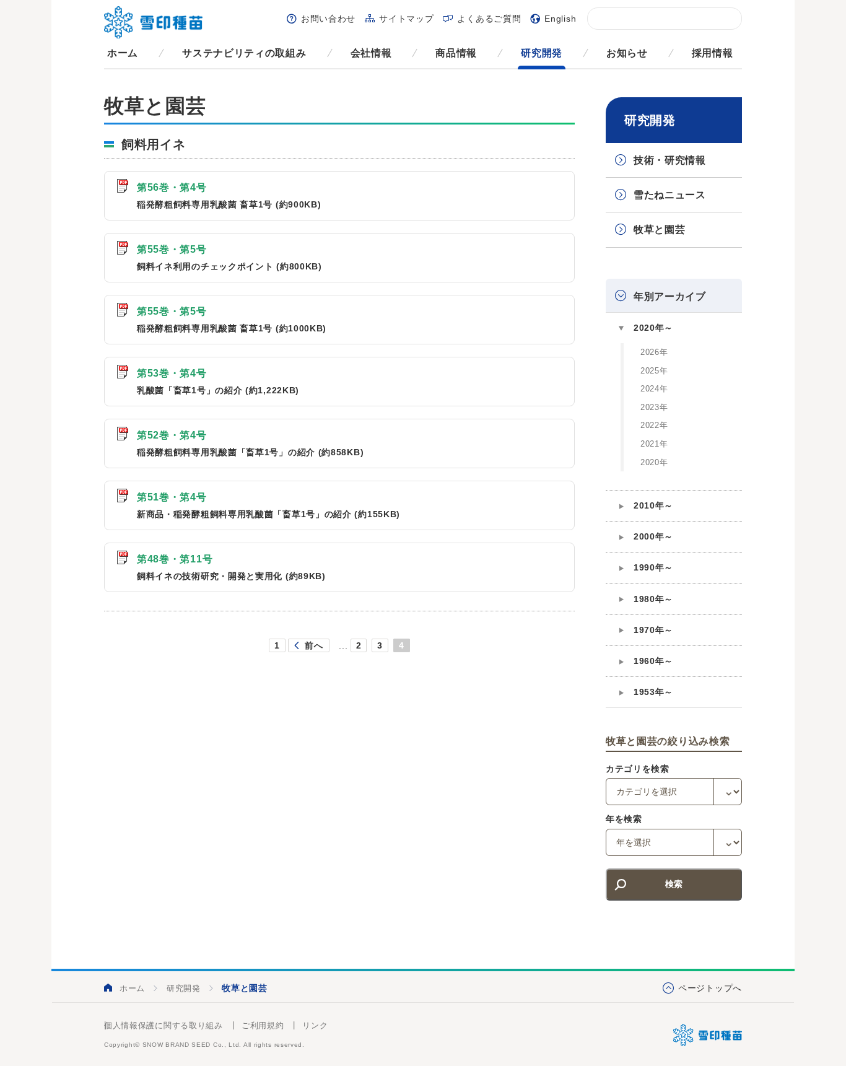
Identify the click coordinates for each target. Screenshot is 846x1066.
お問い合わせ (328, 19)
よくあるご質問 (489, 19)
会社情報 (371, 53)
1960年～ (653, 661)
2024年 (654, 388)
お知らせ (627, 53)
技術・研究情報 (670, 160)
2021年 (654, 443)
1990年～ (653, 567)
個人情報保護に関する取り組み (163, 1025)
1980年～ (653, 599)
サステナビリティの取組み (244, 53)
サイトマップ (406, 19)
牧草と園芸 (660, 229)
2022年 (654, 425)
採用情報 (712, 53)
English (560, 19)
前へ (314, 645)
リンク (315, 1025)
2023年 (654, 407)
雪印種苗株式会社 (707, 1035)
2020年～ (653, 328)
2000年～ (653, 536)
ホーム (122, 53)
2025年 (654, 370)
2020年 (654, 462)
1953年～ (653, 692)
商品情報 (456, 53)
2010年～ (653, 505)
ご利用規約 (263, 1025)
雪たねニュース (670, 195)
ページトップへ (710, 988)
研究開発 (541, 53)
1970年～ (653, 630)
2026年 (654, 352)
